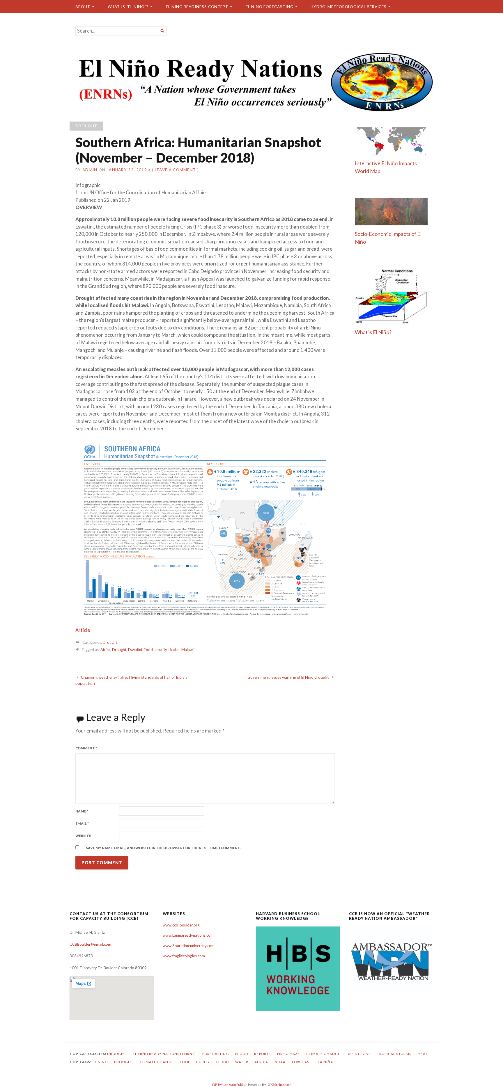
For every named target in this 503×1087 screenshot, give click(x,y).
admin (90, 169)
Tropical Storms (394, 1054)
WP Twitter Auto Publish (229, 1084)
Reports (262, 1054)
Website (83, 835)
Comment (86, 748)
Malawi (187, 649)
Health (174, 649)
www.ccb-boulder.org (181, 925)
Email (82, 823)
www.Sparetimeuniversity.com (189, 945)
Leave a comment (175, 169)
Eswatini (135, 649)
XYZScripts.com (279, 1084)
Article (82, 630)
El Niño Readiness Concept (197, 6)
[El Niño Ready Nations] (251, 81)
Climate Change (323, 1054)
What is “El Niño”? (128, 6)
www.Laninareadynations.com (188, 935)
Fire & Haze (288, 1054)
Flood (241, 1054)
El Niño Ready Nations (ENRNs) (164, 1054)
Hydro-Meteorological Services (349, 6)
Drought (86, 126)
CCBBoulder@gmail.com (90, 944)
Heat (423, 1054)
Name (81, 811)
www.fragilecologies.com (184, 956)
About (82, 6)
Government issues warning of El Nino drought (288, 677)
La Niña (325, 1062)
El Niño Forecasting (269, 6)
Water (241, 1062)
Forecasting (215, 1054)
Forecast (301, 1062)
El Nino (100, 1062)
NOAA (280, 1062)
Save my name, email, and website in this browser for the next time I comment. (163, 848)
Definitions (359, 1054)
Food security (155, 649)
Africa (105, 649)
